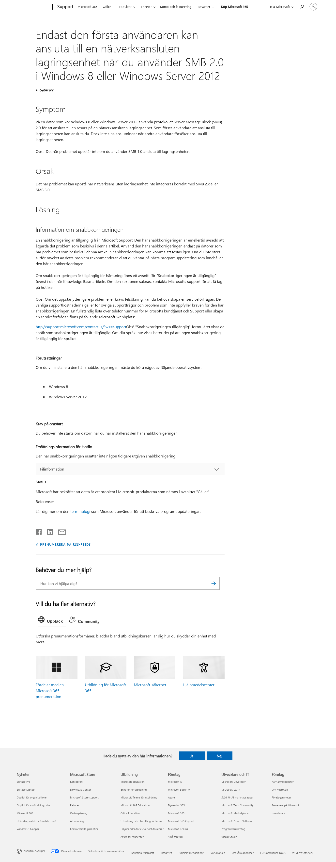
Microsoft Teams (178, 829)
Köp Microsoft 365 (234, 6)
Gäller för (46, 90)
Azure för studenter (132, 837)
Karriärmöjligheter (283, 781)
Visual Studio (229, 837)
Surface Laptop (25, 789)
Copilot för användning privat (34, 805)
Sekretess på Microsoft (285, 805)
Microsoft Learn (230, 789)
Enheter (146, 6)
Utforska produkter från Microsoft (37, 821)
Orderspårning (78, 813)
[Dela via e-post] (60, 531)
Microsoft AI (175, 781)
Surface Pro (23, 781)
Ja (192, 755)
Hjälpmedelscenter (198, 684)
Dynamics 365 (176, 805)
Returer (74, 805)
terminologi (80, 511)
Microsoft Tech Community (237, 805)
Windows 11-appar (28, 829)
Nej (219, 755)
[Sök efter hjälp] (301, 6)
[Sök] (213, 583)
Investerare (278, 813)
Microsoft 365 (87, 6)
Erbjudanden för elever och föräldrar (142, 829)
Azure (171, 797)
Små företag (175, 837)
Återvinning (77, 821)
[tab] (52, 620)
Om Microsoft (280, 789)
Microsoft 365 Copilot (181, 821)
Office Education (130, 813)
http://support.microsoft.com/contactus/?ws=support (81, 326)
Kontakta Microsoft (142, 853)
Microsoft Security (179, 789)
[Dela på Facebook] (39, 531)
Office (107, 6)
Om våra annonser (243, 853)
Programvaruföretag (233, 829)
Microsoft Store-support (84, 797)
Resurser (204, 6)
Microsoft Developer (233, 781)
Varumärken (218, 853)
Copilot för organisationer (32, 797)
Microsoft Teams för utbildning (139, 797)
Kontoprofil (76, 781)
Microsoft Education (132, 781)
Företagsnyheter (281, 797)
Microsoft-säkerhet (150, 684)
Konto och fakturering (175, 6)
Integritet (166, 853)
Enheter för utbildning (134, 789)
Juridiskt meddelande (191, 853)
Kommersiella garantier (84, 829)
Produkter (125, 6)
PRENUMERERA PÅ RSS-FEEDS (65, 544)
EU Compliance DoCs (273, 853)
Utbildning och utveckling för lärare (142, 821)
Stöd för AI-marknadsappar (237, 797)
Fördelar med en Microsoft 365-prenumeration (50, 690)
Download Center (80, 789)
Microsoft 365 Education (135, 805)
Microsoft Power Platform (236, 821)
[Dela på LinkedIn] (48, 531)
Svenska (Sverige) (34, 850)
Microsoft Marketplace (234, 813)
